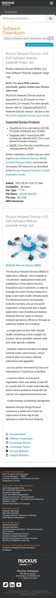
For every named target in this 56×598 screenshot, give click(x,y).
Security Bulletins (19, 451)
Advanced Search (10, 525)
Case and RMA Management (15, 495)
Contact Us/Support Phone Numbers (18, 548)
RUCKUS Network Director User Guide (27, 115)
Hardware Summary (11, 492)
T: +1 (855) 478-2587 (28, 578)
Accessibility (38, 593)
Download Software (41, 44)
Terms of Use (10, 593)
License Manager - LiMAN (14, 476)
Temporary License (11, 481)
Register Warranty (10, 511)
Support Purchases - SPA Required (18, 497)
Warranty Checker (10, 513)
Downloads (10, 12)
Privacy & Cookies (24, 593)
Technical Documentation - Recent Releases (22, 529)
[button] (50, 18)
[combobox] (23, 18)
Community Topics (19, 447)
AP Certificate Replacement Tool (17, 490)
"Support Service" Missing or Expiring (19, 515)
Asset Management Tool (13, 488)
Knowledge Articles (20, 442)
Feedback (6, 550)
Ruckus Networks (28, 571)
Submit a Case (9, 501)
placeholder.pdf (27, 193)
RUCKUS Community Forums (15, 534)
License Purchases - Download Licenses (20, 478)
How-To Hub (8, 531)
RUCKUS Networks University (15, 540)
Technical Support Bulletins (14, 536)
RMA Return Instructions (13, 517)
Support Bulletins (18, 455)
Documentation (17, 434)
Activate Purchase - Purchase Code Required (23, 499)
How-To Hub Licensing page (15, 474)
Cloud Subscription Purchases (16, 504)
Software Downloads (21, 438)
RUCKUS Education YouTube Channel (19, 538)
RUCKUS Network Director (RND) (23, 265)
